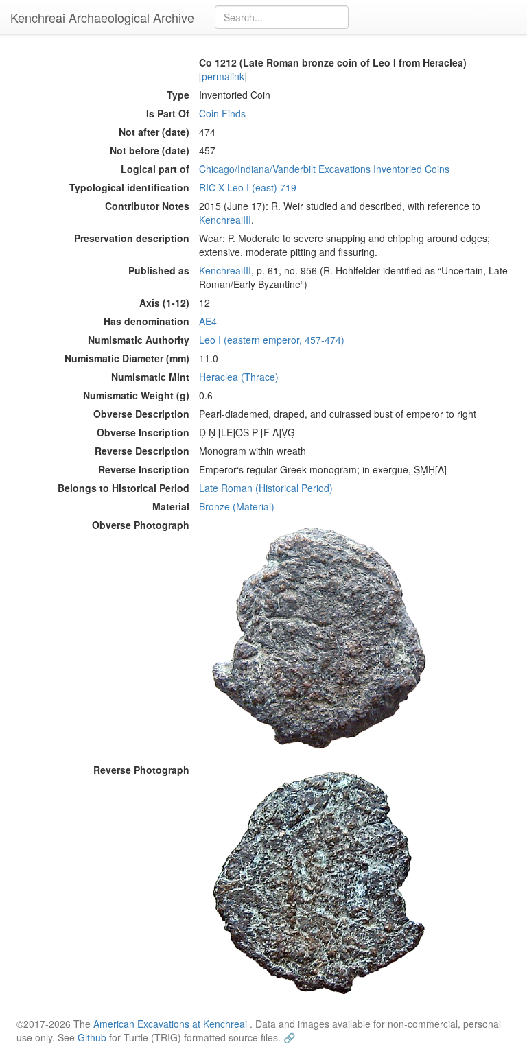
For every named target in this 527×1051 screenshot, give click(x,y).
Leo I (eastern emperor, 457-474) (271, 339)
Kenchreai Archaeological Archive (102, 17)
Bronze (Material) (236, 506)
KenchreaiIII (225, 219)
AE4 (208, 321)
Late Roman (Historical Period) (266, 488)
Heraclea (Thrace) (239, 376)
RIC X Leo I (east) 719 (247, 187)
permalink (223, 76)
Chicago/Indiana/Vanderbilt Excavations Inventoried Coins (324, 169)
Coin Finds (222, 113)
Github (92, 1037)
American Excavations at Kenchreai (170, 1023)
